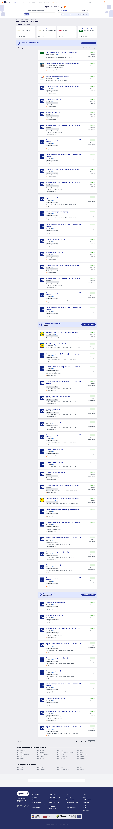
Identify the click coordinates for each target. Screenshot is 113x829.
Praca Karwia (20, 756)
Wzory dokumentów (71, 799)
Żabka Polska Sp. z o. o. (51, 54)
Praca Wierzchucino (21, 752)
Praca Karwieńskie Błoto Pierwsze (65, 752)
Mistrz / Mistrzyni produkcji (54, 252)
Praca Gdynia (40, 767)
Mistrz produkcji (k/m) (53, 112)
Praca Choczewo (21, 758)
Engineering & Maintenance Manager (57, 76)
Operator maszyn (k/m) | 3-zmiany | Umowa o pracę (62, 86)
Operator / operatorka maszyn (55, 239)
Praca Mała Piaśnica (82, 754)
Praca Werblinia (80, 756)
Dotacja (84, 807)
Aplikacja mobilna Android (72, 805)
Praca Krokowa (60, 750)
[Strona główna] (6, 2)
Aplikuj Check (86, 802)
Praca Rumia (20, 769)
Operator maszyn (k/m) (53, 99)
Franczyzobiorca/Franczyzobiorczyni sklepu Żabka (87, 28)
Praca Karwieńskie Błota (23, 754)
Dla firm (108, 2)
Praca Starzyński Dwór (62, 756)
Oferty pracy (15, 2)
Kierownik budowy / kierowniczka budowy (46, 28)
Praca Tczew (80, 767)
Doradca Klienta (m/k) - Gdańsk (66, 28)
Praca (22, 19)
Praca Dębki (80, 752)
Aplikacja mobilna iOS (71, 807)
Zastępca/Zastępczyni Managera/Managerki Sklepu (62, 332)
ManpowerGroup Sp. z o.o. (52, 78)
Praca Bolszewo (61, 758)
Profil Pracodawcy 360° (55, 797)
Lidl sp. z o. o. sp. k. (50, 334)
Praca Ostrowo (40, 758)
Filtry (27, 14)
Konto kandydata (100, 2)
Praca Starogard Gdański (63, 769)
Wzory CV (68, 797)
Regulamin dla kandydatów (39, 805)
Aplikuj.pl (17, 19)
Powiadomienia (36, 807)
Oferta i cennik (52, 794)
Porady (28, 2)
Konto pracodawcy (53, 799)
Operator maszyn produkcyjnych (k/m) (58, 212)
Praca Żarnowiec (41, 750)
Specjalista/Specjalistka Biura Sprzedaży (59, 344)
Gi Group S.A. (49, 88)
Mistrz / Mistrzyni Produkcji (54, 462)
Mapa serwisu (86, 810)
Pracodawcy (23, 2)
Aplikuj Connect (86, 805)
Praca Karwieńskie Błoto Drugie (44, 754)
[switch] (88, 43)
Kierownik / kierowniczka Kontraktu (25, 28)
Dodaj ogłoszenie (56, 2)
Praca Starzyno (60, 754)
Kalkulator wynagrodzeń (43, 2)
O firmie (84, 794)
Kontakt (85, 797)
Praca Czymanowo (21, 750)
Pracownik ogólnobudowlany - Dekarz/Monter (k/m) (62, 63)
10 (85, 741)
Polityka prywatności (88, 799)
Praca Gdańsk (20, 767)
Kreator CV (34, 2)
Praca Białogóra (40, 756)
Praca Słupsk (60, 767)
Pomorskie (27, 19)
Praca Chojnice (80, 769)
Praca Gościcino (81, 758)
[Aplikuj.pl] (23, 793)
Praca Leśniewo (41, 752)
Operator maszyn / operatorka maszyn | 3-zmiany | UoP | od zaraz (64, 141)
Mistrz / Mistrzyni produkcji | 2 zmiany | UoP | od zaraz (63, 125)
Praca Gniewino (80, 750)
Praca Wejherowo (41, 769)
